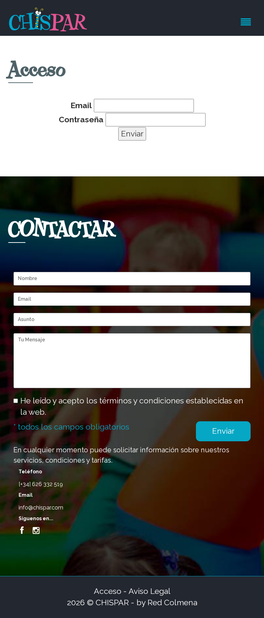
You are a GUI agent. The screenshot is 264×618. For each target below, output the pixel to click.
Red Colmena (172, 602)
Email (81, 105)
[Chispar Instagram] (36, 530)
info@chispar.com (41, 507)
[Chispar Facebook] (22, 530)
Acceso (107, 591)
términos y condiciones (141, 400)
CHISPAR (112, 602)
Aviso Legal (149, 591)
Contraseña (81, 119)
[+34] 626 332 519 (41, 484)
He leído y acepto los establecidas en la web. (131, 406)
